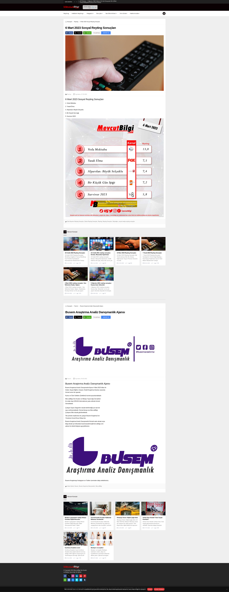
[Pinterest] (84, 575)
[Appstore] (72, 579)
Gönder (89, 33)
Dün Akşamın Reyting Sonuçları (75, 221)
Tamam (150, 589)
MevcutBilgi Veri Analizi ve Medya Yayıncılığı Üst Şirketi (83, 399)
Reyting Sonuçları (107, 221)
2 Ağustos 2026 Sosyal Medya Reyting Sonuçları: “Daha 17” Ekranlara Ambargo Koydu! (98, 1)
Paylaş (71, 33)
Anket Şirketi (70, 486)
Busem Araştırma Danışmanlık (87, 486)
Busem (76, 486)
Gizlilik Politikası (159, 589)
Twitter (88, 480)
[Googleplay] (76, 579)
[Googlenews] (68, 579)
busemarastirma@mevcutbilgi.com (92, 424)
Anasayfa (69, 21)
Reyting (76, 21)
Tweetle (79, 33)
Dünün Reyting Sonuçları (90, 221)
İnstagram (81, 480)
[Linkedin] (76, 575)
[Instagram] (72, 575)
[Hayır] (227, 589)
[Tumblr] (84, 579)
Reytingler (115, 221)
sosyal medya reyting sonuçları (127, 221)
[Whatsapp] (65, 579)
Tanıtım (76, 306)
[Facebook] (65, 575)
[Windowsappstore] (80, 579)
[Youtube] (80, 575)
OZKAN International (80, 401)
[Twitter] (68, 575)
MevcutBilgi (99, 486)
